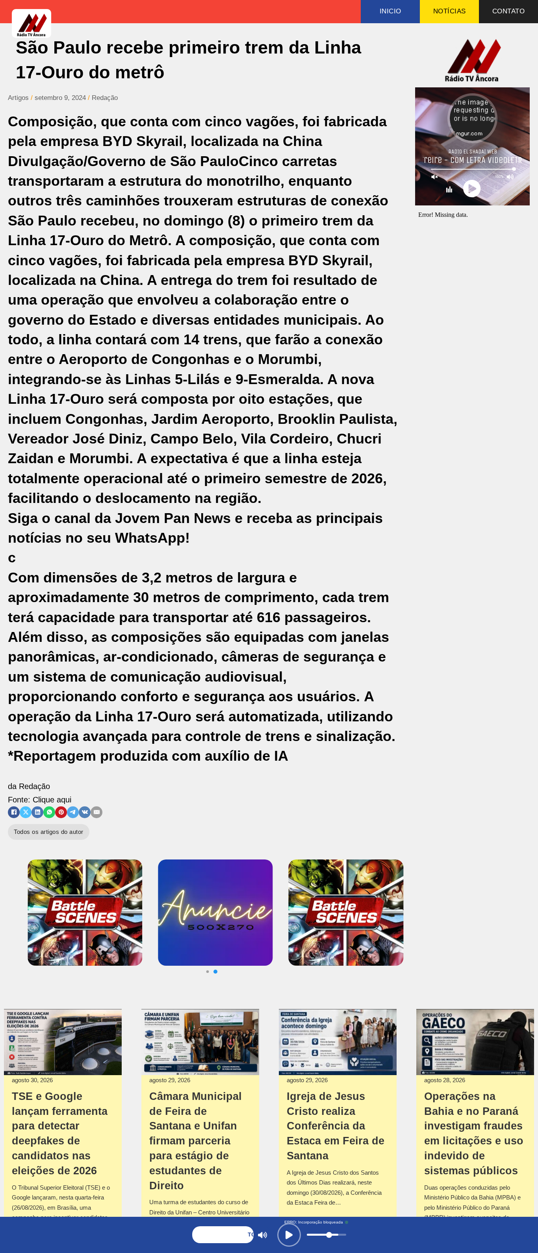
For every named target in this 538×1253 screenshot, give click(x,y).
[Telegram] (73, 812)
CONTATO (508, 11)
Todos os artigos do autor (48, 831)
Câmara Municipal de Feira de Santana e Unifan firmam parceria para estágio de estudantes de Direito (195, 1141)
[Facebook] (14, 812)
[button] (215, 972)
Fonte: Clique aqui (39, 799)
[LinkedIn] (37, 812)
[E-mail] (96, 812)
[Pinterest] (61, 812)
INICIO (390, 11)
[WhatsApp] (49, 812)
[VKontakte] (85, 812)
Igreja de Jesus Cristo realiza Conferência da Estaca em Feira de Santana (335, 1126)
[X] (26, 812)
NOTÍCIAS (449, 11)
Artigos (18, 98)
